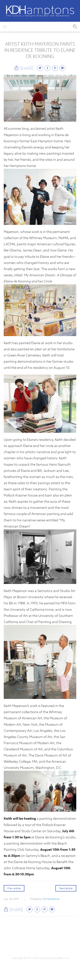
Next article (66, 888)
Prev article (14, 888)
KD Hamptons (51, 899)
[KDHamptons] (40, 11)
